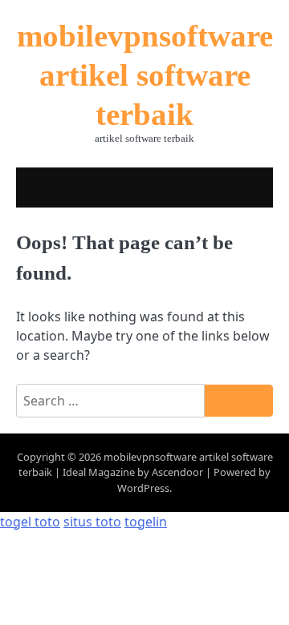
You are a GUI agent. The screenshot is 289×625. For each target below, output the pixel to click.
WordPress (143, 488)
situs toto (92, 521)
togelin (145, 521)
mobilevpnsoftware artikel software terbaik (145, 74)
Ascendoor (177, 472)
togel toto (30, 521)
